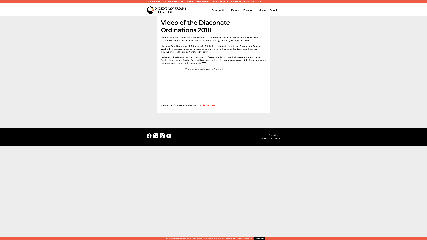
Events (235, 10)
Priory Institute (220, 2)
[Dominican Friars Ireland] (167, 13)
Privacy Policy (274, 135)
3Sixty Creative (275, 138)
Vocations (248, 10)
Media (262, 10)
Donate (274, 10)
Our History (154, 2)
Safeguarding (203, 2)
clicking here (208, 105)
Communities (219, 10)
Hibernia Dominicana (173, 2)
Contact (262, 2)
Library (189, 2)
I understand (259, 238)
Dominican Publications (243, 2)
